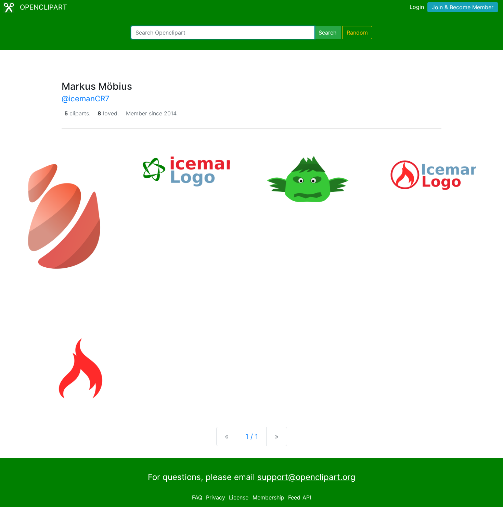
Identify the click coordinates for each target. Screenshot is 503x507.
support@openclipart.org (306, 477)
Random (357, 32)
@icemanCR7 (85, 98)
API (306, 497)
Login (417, 6)
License (238, 497)
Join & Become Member (462, 7)
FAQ (197, 497)
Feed (294, 497)
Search (327, 32)
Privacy (215, 497)
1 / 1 (251, 436)
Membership (268, 497)
